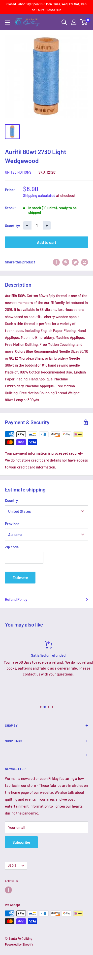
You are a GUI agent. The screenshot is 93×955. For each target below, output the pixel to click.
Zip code (12, 547)
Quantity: (12, 225)
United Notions (18, 172)
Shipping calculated (39, 195)
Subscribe (21, 842)
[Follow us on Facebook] (8, 889)
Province (12, 523)
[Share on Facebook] (56, 262)
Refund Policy (16, 599)
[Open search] (64, 22)
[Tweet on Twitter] (75, 262)
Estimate (20, 577)
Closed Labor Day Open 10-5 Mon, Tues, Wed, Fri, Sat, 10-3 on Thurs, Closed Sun (46, 7)
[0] (84, 22)
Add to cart (46, 242)
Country (11, 500)
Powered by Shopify (19, 944)
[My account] (73, 22)
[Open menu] (7, 22)
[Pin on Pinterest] (65, 262)
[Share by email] (84, 262)
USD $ (12, 865)
